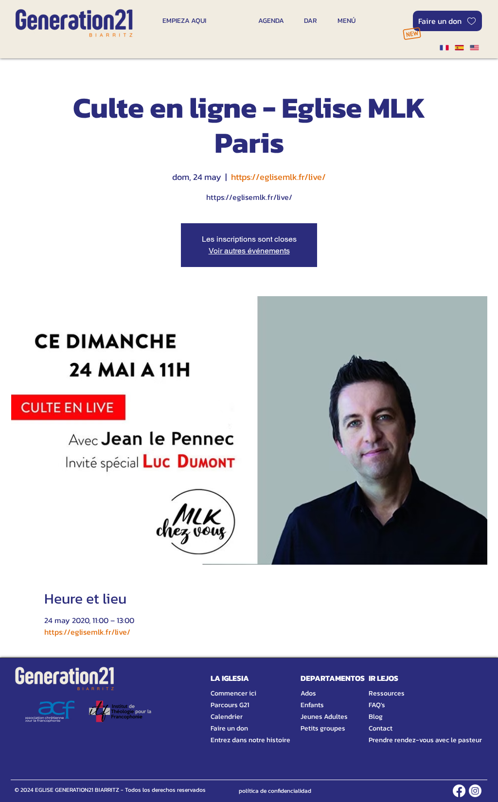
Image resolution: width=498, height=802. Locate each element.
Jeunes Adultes (324, 717)
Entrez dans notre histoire (239, 740)
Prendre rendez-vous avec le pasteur (414, 740)
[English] (474, 47)
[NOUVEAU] (412, 33)
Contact (380, 728)
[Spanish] (458, 47)
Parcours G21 (230, 705)
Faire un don (229, 728)
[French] (444, 47)
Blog (376, 717)
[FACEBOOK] (459, 790)
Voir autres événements (249, 250)
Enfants (312, 705)
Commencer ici (233, 693)
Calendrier (227, 717)
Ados (308, 693)
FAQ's (377, 705)
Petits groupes (323, 728)
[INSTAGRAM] (475, 790)
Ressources (387, 693)
